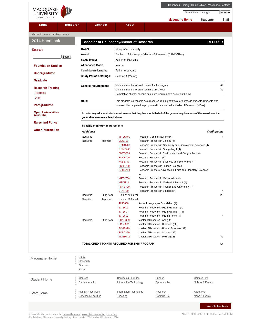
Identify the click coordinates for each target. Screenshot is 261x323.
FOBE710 (124, 161)
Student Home (41, 279)
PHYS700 (124, 186)
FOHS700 (124, 165)
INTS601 (123, 211)
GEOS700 (124, 170)
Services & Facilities (128, 278)
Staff (225, 19)
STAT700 (124, 190)
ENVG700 (124, 153)
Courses (83, 278)
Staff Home (39, 293)
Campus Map (198, 5)
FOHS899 (124, 228)
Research (72, 24)
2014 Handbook (46, 41)
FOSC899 (124, 232)
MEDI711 (124, 182)
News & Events (202, 295)
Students (207, 19)
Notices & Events (203, 282)
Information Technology (130, 282)
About (130, 24)
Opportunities (163, 282)
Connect (101, 24)
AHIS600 (124, 203)
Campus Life (201, 278)
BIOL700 (123, 140)
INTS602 (123, 215)
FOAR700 (124, 157)
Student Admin (87, 282)
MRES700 (124, 136)
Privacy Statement (71, 313)
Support (160, 278)
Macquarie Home (180, 19)
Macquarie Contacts (219, 5)
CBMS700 (124, 145)
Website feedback (217, 306)
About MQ (199, 291)
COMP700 (124, 149)
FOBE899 (124, 224)
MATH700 (124, 178)
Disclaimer (112, 313)
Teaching (122, 295)
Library (185, 5)
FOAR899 (124, 220)
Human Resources (89, 291)
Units (38, 97)
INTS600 (123, 207)
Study (43, 24)
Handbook (174, 5)
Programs (40, 92)
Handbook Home (59, 34)
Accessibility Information (93, 313)
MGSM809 (124, 236)
